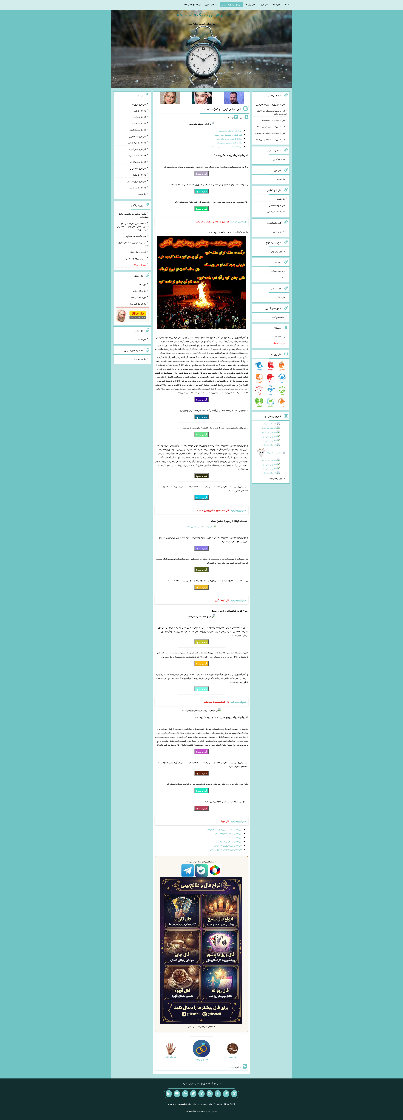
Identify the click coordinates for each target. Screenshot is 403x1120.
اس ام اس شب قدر (234, 837)
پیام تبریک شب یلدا (138, 304)
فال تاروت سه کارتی (137, 136)
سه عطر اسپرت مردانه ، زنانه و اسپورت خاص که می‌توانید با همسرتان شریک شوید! (132, 226)
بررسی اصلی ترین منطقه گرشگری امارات (133, 244)
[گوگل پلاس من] (185, 1093)
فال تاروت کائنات (139, 123)
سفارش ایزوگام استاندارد (135, 258)
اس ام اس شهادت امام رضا (273, 120)
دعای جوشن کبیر (277, 271)
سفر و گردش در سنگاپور (135, 236)
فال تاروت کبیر (139, 110)
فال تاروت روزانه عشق (136, 181)
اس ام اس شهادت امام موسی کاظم (270, 139)
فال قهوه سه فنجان (277, 205)
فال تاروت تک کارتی (138, 130)
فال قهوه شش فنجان (276, 211)
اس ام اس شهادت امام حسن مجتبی (270, 133)
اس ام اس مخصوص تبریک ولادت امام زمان (224, 829)
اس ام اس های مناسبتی (231, 4)
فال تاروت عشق (139, 175)
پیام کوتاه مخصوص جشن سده (229, 142)
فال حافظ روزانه (139, 291)
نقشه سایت (191, 1111)
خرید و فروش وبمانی (137, 252)
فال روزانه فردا (139, 359)
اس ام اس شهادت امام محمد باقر (228, 833)
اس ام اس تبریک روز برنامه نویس (228, 845)
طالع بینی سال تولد (277, 478)
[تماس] (201, 1093)
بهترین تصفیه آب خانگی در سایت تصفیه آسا (133, 215)
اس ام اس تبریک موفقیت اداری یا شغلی (226, 849)
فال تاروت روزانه (139, 104)
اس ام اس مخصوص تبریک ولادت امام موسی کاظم (272, 112)
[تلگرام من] (226, 1093)
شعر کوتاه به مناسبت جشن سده (228, 135)
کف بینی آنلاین (279, 231)
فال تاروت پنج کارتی (137, 149)
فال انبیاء (281, 179)
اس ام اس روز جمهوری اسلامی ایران (270, 104)
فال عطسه (142, 339)
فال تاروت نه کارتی (138, 162)
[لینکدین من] (169, 1093)
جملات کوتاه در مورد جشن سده (229, 139)
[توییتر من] (193, 1093)
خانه (287, 4)
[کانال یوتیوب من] (177, 1093)
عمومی (232, 1066)
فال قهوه (281, 199)
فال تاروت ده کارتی (138, 168)
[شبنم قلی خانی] (170, 98)
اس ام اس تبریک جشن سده (202, 14)
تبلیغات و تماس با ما (192, 4)
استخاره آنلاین (211, 4)
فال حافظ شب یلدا (138, 297)
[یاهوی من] (234, 1093)
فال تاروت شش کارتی (137, 155)
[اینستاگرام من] (210, 1093)
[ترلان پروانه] (202, 98)
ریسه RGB (280, 336)
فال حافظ (276, 4)
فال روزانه (250, 4)
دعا (283, 277)
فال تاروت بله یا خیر (138, 187)
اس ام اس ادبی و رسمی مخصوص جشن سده (224, 146)
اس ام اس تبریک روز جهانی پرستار (270, 126)
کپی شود (201, 173)
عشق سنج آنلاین (278, 317)
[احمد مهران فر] (234, 98)
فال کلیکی (280, 297)
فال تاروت (263, 4)
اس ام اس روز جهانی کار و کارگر (229, 841)
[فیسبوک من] (218, 1093)
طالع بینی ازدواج (278, 251)
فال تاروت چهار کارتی (137, 142)
